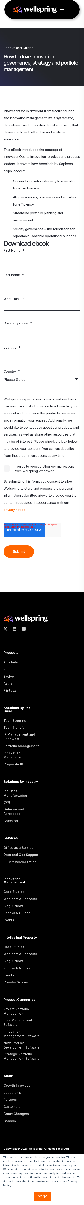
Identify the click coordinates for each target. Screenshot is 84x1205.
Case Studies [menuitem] (14, 892)
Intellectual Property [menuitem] (20, 937)
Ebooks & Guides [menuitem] (17, 913)
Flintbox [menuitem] (10, 690)
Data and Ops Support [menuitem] (21, 855)
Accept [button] (42, 1196)
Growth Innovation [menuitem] (18, 1085)
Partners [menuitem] (10, 1099)
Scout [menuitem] (8, 669)
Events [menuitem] (9, 920)
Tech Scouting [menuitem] (15, 720)
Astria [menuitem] (8, 683)
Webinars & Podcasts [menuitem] (20, 899)
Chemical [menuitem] (11, 821)
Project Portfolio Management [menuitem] (16, 1011)
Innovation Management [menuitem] (14, 755)
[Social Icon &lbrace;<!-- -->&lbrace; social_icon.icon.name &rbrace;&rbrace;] (7, 629)
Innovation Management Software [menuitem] (21, 1034)
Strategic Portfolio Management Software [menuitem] (21, 1056)
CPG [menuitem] (7, 802)
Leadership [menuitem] (12, 1092)
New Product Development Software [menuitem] (21, 1045)
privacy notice (14, 510)
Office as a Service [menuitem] (18, 847)
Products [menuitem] (11, 652)
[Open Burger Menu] (61, 9)
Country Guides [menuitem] (16, 982)
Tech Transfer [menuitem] (15, 727)
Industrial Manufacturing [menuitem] (15, 793)
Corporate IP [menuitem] (13, 764)
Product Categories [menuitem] (19, 999)
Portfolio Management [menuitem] (21, 746)
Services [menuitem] (11, 838)
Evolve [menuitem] (9, 676)
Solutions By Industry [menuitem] (21, 781)
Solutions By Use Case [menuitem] (17, 709)
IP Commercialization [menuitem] (20, 862)
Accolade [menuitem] (11, 662)
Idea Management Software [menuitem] (18, 1022)
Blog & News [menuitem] (14, 906)
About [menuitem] (8, 1076)
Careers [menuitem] (10, 1121)
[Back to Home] (35, 10)
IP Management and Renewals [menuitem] (19, 736)
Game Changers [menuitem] (16, 1114)
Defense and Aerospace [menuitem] (14, 811)
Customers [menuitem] (12, 1106)
